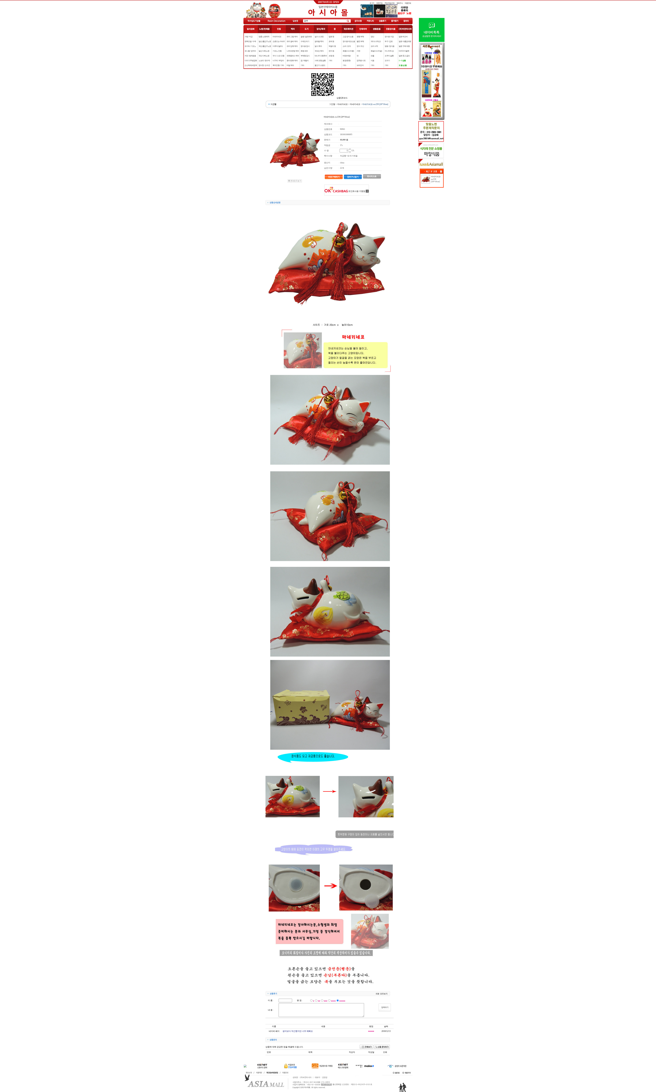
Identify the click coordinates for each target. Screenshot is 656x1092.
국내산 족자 (319, 51)
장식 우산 (360, 46)
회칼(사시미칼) (376, 51)
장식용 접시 (305, 46)
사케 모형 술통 (320, 60)
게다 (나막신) (376, 41)
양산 (372, 37)
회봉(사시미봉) (348, 51)
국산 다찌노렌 (264, 56)
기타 (302, 65)
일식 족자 (318, 46)
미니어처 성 (389, 51)
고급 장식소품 (348, 37)
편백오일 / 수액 (250, 41)
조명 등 (331, 56)
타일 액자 (290, 65)
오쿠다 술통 (389, 56)
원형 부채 (360, 37)
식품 (372, 60)
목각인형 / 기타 (278, 65)
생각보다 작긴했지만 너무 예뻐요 (298, 1031)
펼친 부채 (360, 41)
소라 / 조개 (347, 46)
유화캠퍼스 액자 (293, 56)
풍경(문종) (347, 60)
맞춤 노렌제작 (264, 37)
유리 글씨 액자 (292, 41)
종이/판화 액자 (292, 60)
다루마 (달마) (278, 46)
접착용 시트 (361, 60)
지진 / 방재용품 (250, 56)
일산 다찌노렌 (264, 51)
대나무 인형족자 (321, 56)
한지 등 (331, 51)
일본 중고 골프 (404, 56)
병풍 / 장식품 (389, 46)
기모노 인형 (277, 51)
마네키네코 (277, 37)
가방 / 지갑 (248, 37)
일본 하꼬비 (403, 37)
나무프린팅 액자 (293, 51)
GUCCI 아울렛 (404, 51)
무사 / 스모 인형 (278, 56)
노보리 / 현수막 (264, 60)
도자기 (387, 60)
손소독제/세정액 (251, 65)
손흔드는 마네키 (279, 41)
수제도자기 (305, 41)
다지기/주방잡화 (251, 60)
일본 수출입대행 (405, 41)
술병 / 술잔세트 (306, 37)
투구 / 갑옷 (389, 41)
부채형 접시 (305, 56)
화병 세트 (304, 51)
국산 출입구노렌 (265, 46)
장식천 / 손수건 (264, 65)
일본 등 (331, 37)
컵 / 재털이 (305, 60)
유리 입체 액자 (292, 46)
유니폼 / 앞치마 (250, 51)
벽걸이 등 (332, 46)
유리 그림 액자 (292, 37)
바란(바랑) (347, 56)
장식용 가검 (389, 37)
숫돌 (372, 56)
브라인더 (360, 65)
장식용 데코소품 (349, 41)
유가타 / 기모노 (250, 46)
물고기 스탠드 (320, 65)
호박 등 (331, 41)
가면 (358, 51)
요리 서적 (374, 46)
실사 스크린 (319, 37)
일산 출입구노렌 (265, 41)
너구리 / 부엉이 (278, 60)
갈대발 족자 (319, 41)
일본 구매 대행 (404, 46)
